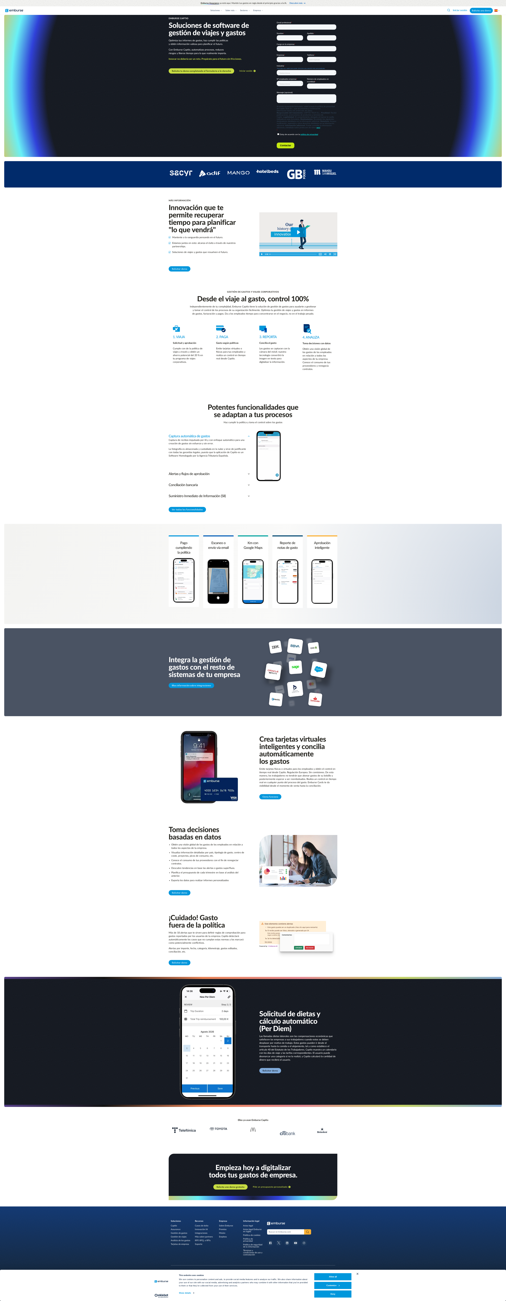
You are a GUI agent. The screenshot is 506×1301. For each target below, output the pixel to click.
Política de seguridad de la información (252, 1246)
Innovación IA (201, 1229)
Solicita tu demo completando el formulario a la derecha (201, 71)
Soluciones (215, 10)
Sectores (244, 10)
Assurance (175, 1229)
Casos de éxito (201, 1226)
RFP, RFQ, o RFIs (203, 1240)
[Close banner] (357, 1274)
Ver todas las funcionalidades (187, 509)
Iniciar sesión (460, 10)
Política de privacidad (248, 1240)
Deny (332, 1294)
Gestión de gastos (179, 1233)
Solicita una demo (481, 10)
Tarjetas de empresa (180, 1244)
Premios (223, 1229)
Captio (174, 1226)
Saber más (230, 10)
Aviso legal (248, 1226)
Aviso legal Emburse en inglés (252, 1230)
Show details (185, 1293)
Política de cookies (251, 1235)
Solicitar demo (179, 269)
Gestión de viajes (178, 1237)
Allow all (333, 1277)
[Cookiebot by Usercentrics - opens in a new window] (161, 1296)
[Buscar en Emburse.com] (448, 10)
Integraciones (201, 1233)
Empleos (223, 1237)
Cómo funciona (270, 796)
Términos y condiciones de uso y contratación (252, 1252)
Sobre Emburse (226, 1226)
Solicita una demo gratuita (230, 1187)
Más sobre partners (204, 1237)
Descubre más (296, 3)
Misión (222, 1233)
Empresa (257, 10)
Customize (331, 1285)
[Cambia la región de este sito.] (497, 10)
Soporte (198, 1244)
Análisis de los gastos (180, 1240)
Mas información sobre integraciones (191, 685)
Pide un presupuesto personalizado (270, 1187)
